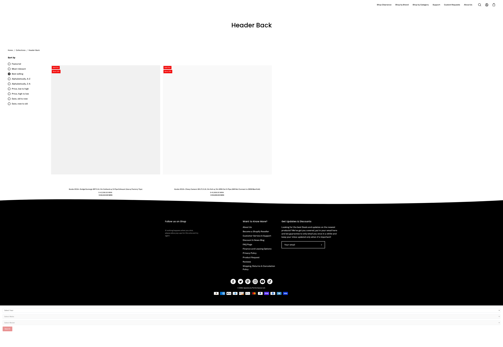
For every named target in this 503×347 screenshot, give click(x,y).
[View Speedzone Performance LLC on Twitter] (240, 281)
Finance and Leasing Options (257, 249)
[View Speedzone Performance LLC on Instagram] (255, 281)
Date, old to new (20, 98)
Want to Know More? (255, 221)
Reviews (247, 262)
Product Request (251, 257)
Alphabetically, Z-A (21, 84)
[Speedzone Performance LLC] (24, 5)
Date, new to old (20, 103)
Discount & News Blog (253, 240)
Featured (16, 64)
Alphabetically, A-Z (21, 79)
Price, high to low (20, 94)
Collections (21, 50)
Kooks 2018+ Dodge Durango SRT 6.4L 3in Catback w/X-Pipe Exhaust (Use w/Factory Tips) (105, 189)
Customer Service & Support (257, 236)
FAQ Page (247, 244)
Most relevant (19, 69)
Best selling (17, 74)
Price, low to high (20, 89)
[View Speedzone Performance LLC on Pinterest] (247, 281)
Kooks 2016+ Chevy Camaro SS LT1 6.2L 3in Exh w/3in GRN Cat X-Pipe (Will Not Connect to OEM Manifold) (217, 189)
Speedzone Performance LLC (254, 288)
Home (10, 50)
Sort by (11, 57)
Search (7, 329)
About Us (247, 227)
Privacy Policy (249, 253)
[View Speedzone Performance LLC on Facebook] (233, 281)
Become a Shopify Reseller (256, 231)
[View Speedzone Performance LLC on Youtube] (262, 281)
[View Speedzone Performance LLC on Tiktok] (269, 281)
